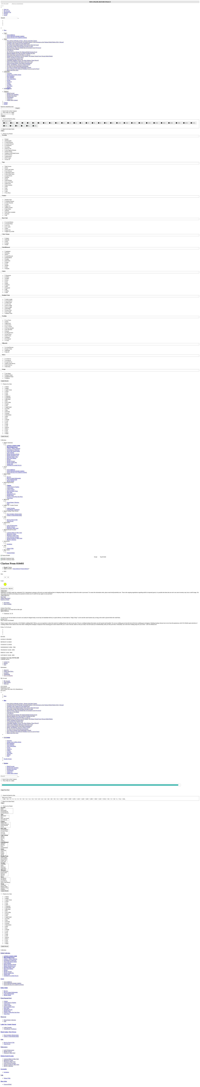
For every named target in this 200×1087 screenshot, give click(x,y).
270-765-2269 (4, 3)
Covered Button (9, 222)
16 (63, 123)
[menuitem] (101, 9)
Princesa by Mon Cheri (12, 528)
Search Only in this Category (9, 111)
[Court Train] (4, 861)
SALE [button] (5, 466)
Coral (6, 421)
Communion (8, 145)
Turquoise (7, 396)
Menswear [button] (6, 499)
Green (6, 391)
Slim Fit (7, 352)
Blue (6, 401)
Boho (6, 168)
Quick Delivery (25, 568)
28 (100, 123)
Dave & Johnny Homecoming (14, 514)
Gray (6, 430)
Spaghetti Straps (9, 376)
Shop (5, 696)
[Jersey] (3, 854)
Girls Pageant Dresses (10, 150)
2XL (35, 126)
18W (134, 123)
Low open (7, 226)
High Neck (8, 323)
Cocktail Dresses (9, 144)
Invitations (9, 544)
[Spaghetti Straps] (5, 888)
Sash (6, 267)
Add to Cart (3, 591)
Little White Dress (9, 174)
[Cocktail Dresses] (7, 813)
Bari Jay (9, 477)
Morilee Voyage (11, 461)
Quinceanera (8, 156)
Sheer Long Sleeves (10, 363)
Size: (2, 574)
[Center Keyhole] (5, 825)
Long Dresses (8, 175)
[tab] (101, 454)
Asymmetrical (8, 301)
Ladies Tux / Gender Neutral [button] (11, 505)
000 (6, 123)
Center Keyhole (9, 203)
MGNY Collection (11, 539)
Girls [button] (2, 1039)
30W (178, 123)
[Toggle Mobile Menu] (1, 692)
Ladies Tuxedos (11, 508)
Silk (6, 289)
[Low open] (5, 833)
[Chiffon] (3, 852)
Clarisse (9, 485)
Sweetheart (8, 339)
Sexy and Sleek (9, 182)
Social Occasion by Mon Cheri (14, 538)
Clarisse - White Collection (13, 448)
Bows (6, 254)
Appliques (7, 251)
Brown (7, 427)
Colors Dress (10, 488)
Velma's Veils (10, 548)
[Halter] (4, 865)
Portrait (7, 331)
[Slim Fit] (4, 875)
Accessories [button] (4, 1069)
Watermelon (8, 415)
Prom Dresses (8, 154)
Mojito (7, 388)
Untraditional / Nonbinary (13, 509)
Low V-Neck (8, 326)
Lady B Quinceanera (12, 525)
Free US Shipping (8, 675)
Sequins (7, 268)
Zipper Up (7, 230)
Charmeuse (8, 275)
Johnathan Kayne (11, 494)
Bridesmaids (8, 140)
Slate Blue (7, 399)
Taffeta (7, 291)
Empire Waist (8, 349)
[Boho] (5, 817)
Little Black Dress (9, 172)
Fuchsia (7, 413)
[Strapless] (5, 889)
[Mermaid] (4, 874)
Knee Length (8, 307)
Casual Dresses (9, 142)
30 (106, 123)
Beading (7, 253)
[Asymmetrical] (4, 859)
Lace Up (7, 225)
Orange (7, 419)
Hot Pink (7, 411)
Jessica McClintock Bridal (13, 451)
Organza (7, 284)
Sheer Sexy (8, 183)
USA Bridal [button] (7, 737)
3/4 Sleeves (8, 360)
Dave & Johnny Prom (12, 491)
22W (149, 123)
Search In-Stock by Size (9, 118)
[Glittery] (3, 836)
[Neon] (3, 839)
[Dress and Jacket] (5, 818)
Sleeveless (7, 366)
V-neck (7, 340)
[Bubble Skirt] (5, 823)
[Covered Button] (5, 829)
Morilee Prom (10, 495)
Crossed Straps (9, 223)
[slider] (179, 785)
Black (6, 429)
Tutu (6, 191)
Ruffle (6, 265)
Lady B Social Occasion (13, 537)
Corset (7, 204)
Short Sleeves (8, 365)
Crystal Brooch (9, 256)
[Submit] (18, 18)
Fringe (7, 262)
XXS (193, 123)
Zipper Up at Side (9, 231)
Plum (6, 416)
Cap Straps (8, 373)
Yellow (7, 386)
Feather (7, 259)
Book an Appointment (17, 3)
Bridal (6, 139)
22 (82, 123)
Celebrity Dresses (9, 201)
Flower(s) (7, 260)
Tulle (6, 292)
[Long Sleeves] (5, 881)
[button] (5, 30)
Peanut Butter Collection (13, 502)
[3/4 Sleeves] (5, 879)
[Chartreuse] (5, 584)
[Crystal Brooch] (4, 847)
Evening (7, 147)
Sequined (7, 288)
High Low (7, 206)
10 (45, 123)
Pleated (7, 210)
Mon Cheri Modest (11, 458)
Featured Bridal (11, 552)
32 (112, 123)
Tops (6, 189)
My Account (7, 11)
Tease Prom (10, 498)
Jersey (6, 280)
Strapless (7, 337)
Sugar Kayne (10, 521)
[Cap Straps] (5, 885)
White (6, 433)
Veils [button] (5, 545)
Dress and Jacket (9, 169)
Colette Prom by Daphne (13, 487)
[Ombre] (3, 840)
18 (70, 123)
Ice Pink (7, 408)
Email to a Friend (5, 599)
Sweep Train (8, 310)
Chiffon (7, 277)
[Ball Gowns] (5, 816)
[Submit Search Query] (18, 776)
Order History (7, 682)
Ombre (7, 243)
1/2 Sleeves (8, 358)
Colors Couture (10, 489)
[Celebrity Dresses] (5, 824)
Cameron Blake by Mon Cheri (14, 532)
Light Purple (8, 407)
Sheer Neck (8, 335)
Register (6, 13)
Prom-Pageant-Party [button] (6, 998)
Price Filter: (6, 112)
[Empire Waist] (4, 872)
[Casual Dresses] (7, 811)
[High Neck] (4, 867)
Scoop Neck (8, 334)
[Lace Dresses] (5, 820)
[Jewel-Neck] (4, 868)
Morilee (9, 459)
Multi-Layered (8, 207)
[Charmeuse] (3, 850)
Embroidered (8, 257)
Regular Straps (9, 375)
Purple (7, 404)
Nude (6, 424)
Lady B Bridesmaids (12, 479)
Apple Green (8, 390)
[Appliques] (4, 843)
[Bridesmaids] (7, 810)
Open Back (8, 209)
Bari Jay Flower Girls (12, 519)
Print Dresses (8, 180)
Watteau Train (8, 313)
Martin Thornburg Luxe (13, 455)
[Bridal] (7, 809)
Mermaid (7, 350)
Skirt (6, 186)
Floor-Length (8, 305)
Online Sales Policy (5, 598)
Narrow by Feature (8, 133)
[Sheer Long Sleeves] (5, 882)
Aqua (6, 394)
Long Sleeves (8, 362)
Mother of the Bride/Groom (12, 153)
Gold (6, 425)
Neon (6, 241)
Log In (5, 15)
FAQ (5, 664)
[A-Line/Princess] (4, 871)
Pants (6, 179)
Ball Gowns (8, 166)
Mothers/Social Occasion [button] (7, 1056)
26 (94, 123)
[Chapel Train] (4, 860)
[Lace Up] (5, 832)
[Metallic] (3, 838)
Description (6, 602)
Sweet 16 (7, 159)
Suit (6, 188)
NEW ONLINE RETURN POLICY (100, 2)
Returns (6, 663)
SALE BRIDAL (11, 469)
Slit (6, 215)
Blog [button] (5, 700)
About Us (6, 670)
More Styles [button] (7, 550)
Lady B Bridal (10, 452)
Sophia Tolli (10, 464)
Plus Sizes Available (10, 212)
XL (29, 126)
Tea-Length (8, 311)
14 (57, 123)
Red (6, 418)
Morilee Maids (10, 481)
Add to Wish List (5, 595)
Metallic (7, 240)
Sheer (6, 228)
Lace (6, 263)
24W (156, 123)
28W (171, 123)
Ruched (7, 213)
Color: (2, 581)
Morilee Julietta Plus (12, 462)
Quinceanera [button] (4, 1047)
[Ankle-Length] (4, 857)
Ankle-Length (8, 299)
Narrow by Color (7, 384)
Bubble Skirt (8, 199)
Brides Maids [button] (4, 987)
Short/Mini (8, 308)
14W (119, 123)
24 (88, 123)
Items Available (7, 604)
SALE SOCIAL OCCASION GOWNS (17, 472)
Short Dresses (8, 185)
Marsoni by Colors (11, 534)
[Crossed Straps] (5, 831)
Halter (6, 321)
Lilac (6, 405)
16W (126, 123)
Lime (6, 393)
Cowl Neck (8, 320)
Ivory (6, 422)
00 (12, 123)
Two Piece (8, 193)
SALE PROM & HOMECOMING (15, 471)
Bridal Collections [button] (5, 953)
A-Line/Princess (9, 347)
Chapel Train (8, 302)
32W (186, 123)
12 (51, 123)
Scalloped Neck (9, 332)
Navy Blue (8, 402)
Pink (6, 410)
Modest (7, 177)
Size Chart (3, 597)
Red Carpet (8, 158)
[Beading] (4, 845)
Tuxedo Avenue (8, 758)
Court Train (8, 304)
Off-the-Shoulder (9, 328)
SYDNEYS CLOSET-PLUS (14, 465)
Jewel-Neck (8, 325)
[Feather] (3, 853)
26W (163, 123)
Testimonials (7, 674)
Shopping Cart (7, 12)
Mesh (6, 283)
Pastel (6, 244)
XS (6, 126)
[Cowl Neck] (4, 864)
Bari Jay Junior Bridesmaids (14, 478)
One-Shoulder (8, 329)
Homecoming (8, 151)
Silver (6, 432)
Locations (6, 672)
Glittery (7, 238)
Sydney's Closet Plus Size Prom (15, 496)
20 (76, 123)
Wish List (6, 9)
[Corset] (5, 826)
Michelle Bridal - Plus (12, 457)
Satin (6, 286)
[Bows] (4, 846)
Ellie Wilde (9, 492)
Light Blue (8, 397)
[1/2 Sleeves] (5, 878)
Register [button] (6, 763)
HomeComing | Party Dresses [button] (8, 1032)
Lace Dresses (8, 171)
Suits (8, 504)
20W (141, 123)
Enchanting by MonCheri (13, 450)
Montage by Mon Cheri (13, 535)
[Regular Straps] (5, 886)
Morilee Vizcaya (11, 527)
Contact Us (6, 662)
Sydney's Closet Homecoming (14, 515)
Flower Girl (8, 148)
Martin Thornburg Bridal (13, 454)
